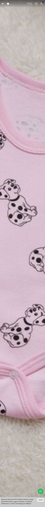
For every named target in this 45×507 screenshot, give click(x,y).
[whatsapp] (40, 491)
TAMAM (40, 500)
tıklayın (28, 503)
